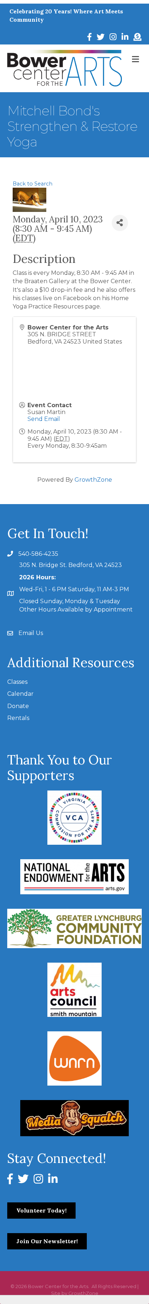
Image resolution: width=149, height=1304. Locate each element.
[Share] (120, 223)
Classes (17, 681)
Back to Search (32, 183)
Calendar (20, 693)
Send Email (43, 419)
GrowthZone (93, 479)
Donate (18, 706)
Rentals (18, 718)
